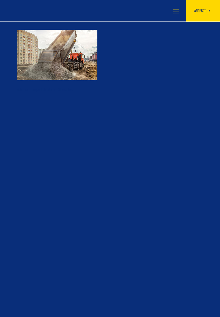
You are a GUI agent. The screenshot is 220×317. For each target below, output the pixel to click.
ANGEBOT (200, 10)
